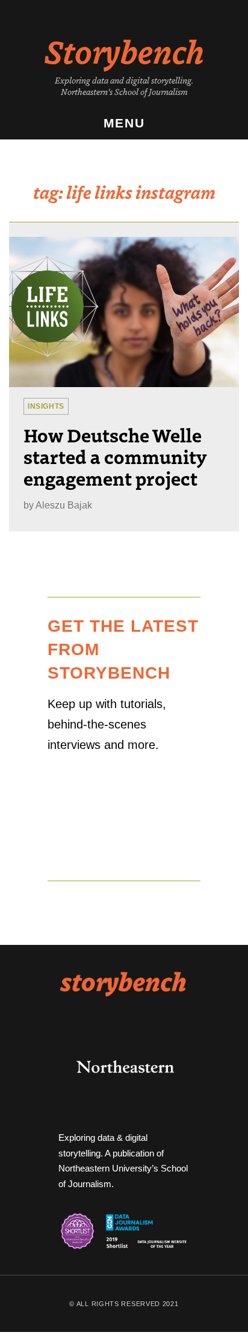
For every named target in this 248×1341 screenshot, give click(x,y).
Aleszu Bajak (64, 505)
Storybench (124, 50)
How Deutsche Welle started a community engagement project (114, 456)
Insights (46, 406)
